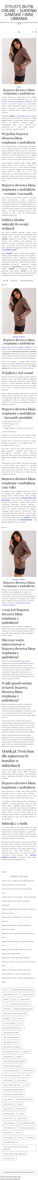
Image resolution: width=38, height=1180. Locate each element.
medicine (27, 1075)
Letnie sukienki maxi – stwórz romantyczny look (16, 974)
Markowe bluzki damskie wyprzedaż (14, 1061)
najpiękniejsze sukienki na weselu (13, 1090)
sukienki (8, 248)
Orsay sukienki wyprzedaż (24, 1099)
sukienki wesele (8, 1118)
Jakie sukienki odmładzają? (11, 1037)
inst (21, 1023)
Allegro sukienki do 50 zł (10, 994)
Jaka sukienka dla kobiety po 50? (13, 1028)
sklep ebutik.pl (20, 1109)
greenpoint (6, 1018)
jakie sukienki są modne (10, 1042)
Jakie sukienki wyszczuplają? (11, 1047)
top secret (19, 1132)
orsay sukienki (7, 1099)
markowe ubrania (28, 1070)
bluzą (7, 400)
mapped (19, 1056)
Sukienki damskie (19, 337)
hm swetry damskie (9, 1023)
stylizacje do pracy (9, 1113)
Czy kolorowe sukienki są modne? (19, 1004)
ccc (4, 1004)
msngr (26, 1085)
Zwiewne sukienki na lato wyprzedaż (14, 1154)
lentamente (26, 1051)
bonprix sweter (24, 999)
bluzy (24, 97)
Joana (5, 285)
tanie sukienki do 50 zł (10, 1128)
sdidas (20, 1104)
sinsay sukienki (7, 1109)
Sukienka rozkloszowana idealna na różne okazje (16, 970)
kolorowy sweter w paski (11, 1051)
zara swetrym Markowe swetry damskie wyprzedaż (15, 1148)
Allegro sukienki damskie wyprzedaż (22, 990)
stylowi (26, 517)
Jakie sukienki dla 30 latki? (11, 1032)
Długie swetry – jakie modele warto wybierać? (16, 958)
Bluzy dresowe (25, 116)
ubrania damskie (26, 520)
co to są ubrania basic (9, 250)
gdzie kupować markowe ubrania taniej (15, 1013)
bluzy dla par (14, 280)
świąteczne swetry (9, 1158)
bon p (14, 999)
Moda (19, 87)
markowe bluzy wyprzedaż (26, 280)
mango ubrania (7, 1056)
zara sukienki (30, 1137)
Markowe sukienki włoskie (11, 1070)
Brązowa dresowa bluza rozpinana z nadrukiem (16, 347)
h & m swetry (18, 1018)
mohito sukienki (8, 1080)
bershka (5, 999)
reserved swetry (8, 1104)
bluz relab (5, 280)
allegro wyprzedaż (27, 994)
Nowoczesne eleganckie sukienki (13, 1094)
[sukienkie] (13, 253)
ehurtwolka (6, 1009)
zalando (19, 1137)
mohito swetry (21, 1080)
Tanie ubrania (7, 1132)
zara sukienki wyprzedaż (10, 1142)
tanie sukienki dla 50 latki (26, 1123)
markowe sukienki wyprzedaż (12, 1066)
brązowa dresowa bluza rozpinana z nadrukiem (17, 101)
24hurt (5, 990)
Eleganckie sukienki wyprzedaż (23, 1009)
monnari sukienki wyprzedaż (11, 1085)
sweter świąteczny (9, 1123)
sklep (9, 522)
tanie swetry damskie (27, 1128)
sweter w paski (21, 1118)
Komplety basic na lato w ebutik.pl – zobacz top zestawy (19, 897)
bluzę (12, 116)
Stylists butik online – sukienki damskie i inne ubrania (19, 12)
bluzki (17, 364)
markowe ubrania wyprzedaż (12, 1075)
